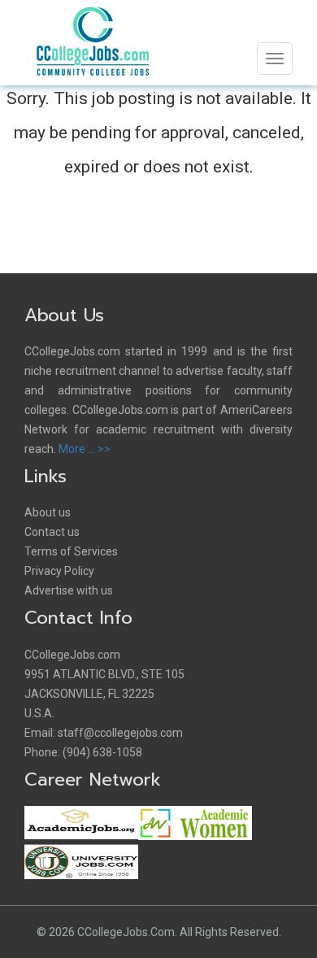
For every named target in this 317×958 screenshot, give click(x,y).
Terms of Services (71, 551)
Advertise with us (68, 590)
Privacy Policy (59, 570)
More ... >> (85, 448)
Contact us (52, 531)
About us (47, 512)
